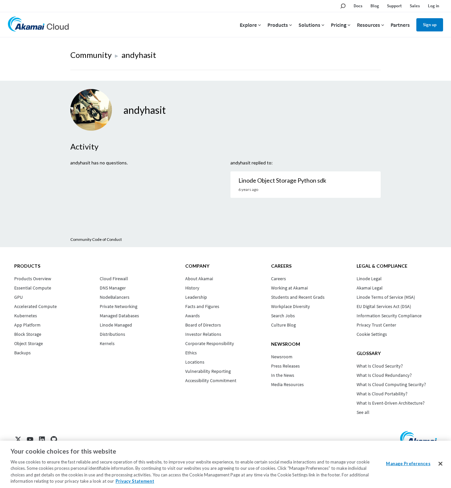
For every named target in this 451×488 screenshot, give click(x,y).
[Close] (440, 464)
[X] (18, 439)
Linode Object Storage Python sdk (282, 180)
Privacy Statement (135, 481)
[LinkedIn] (42, 439)
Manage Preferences (408, 463)
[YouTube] (30, 439)
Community (91, 55)
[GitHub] (54, 439)
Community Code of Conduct (96, 239)
